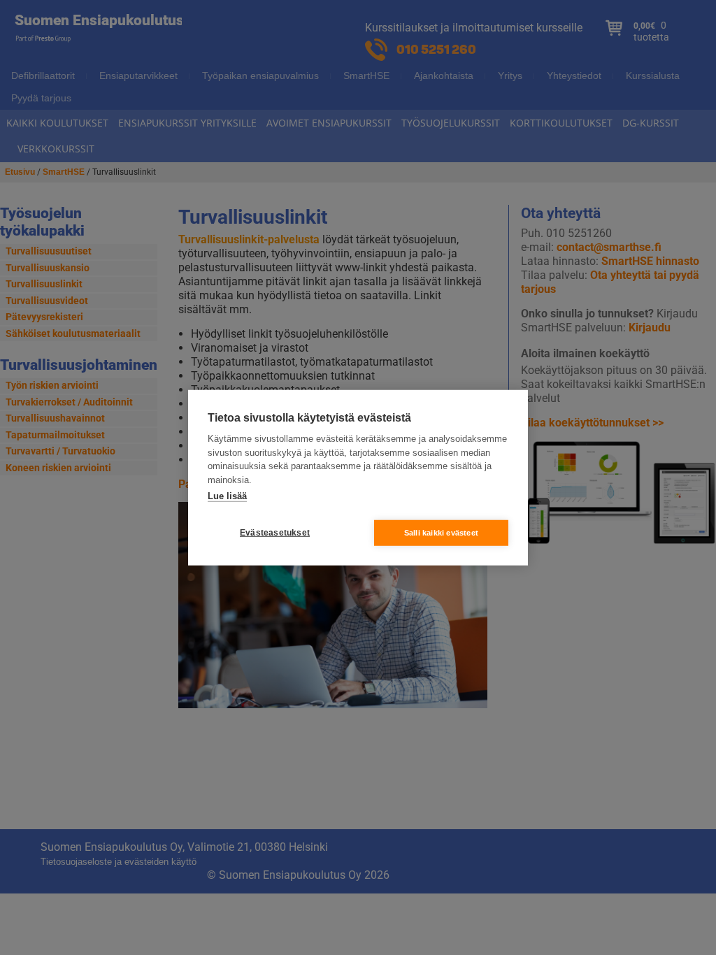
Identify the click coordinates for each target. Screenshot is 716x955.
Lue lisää (227, 496)
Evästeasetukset (275, 533)
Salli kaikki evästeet (441, 532)
